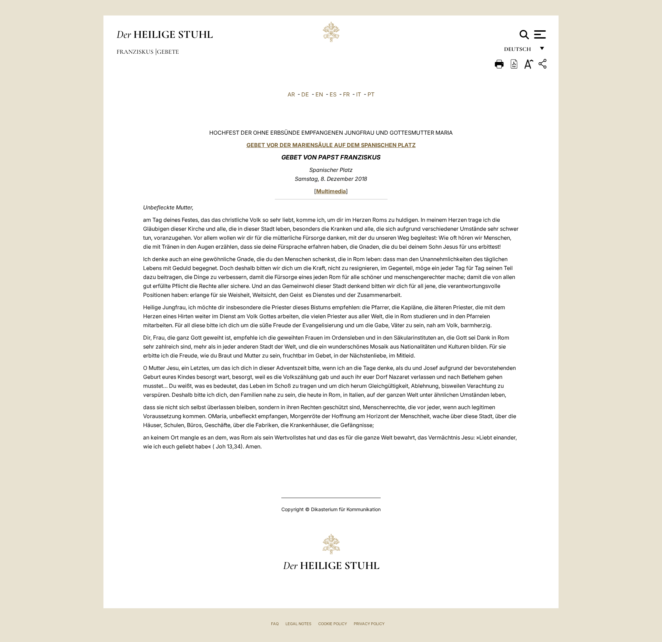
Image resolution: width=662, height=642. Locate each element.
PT (371, 94)
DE (305, 94)
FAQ (275, 623)
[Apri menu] (539, 34)
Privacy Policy (369, 623)
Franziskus (136, 51)
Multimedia (331, 191)
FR (346, 94)
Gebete (168, 51)
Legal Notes (298, 623)
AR (291, 94)
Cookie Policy (332, 623)
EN (319, 94)
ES (333, 94)
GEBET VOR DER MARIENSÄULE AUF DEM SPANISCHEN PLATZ (331, 145)
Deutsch (519, 50)
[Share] (543, 65)
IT (358, 94)
